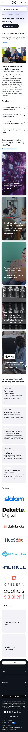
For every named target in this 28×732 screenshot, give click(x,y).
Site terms (9, 720)
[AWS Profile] (25, 2)
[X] (2, 712)
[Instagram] (10, 712)
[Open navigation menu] (2, 3)
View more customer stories (9, 148)
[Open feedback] (26, 366)
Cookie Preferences (6, 725)
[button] (12, 9)
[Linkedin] (7, 712)
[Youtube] (15, 712)
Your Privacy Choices (7, 722)
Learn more (5, 42)
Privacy (3, 720)
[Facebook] (5, 712)
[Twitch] (12, 712)
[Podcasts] (17, 712)
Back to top (13, 716)
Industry (4, 14)
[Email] (20, 712)
